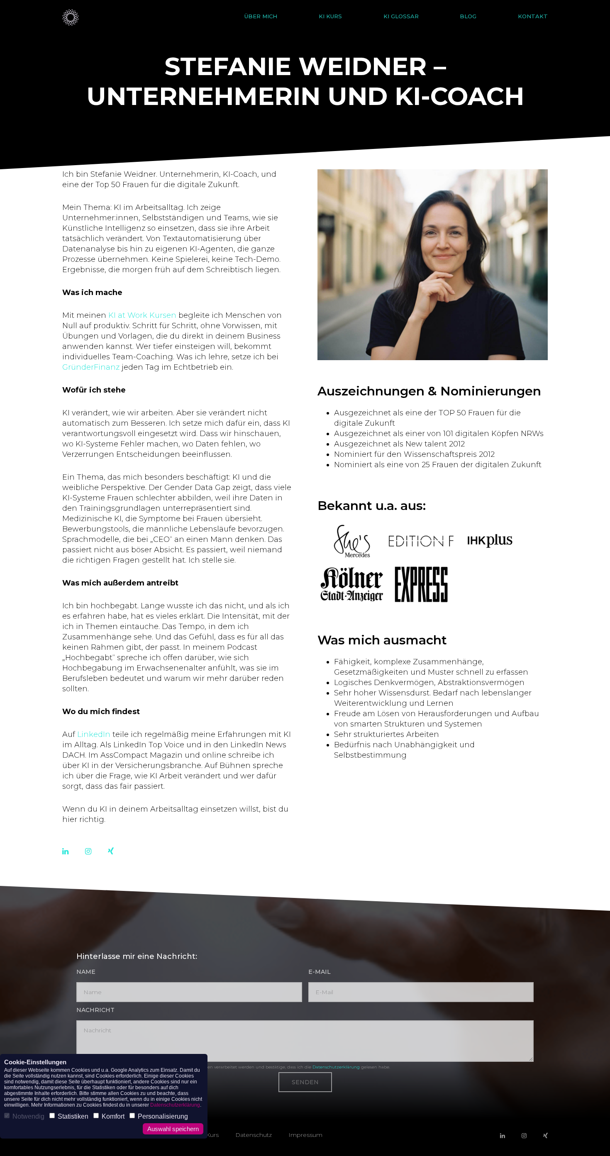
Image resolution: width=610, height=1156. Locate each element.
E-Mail (319, 972)
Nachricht (95, 1010)
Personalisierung (163, 1116)
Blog (468, 16)
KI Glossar (401, 16)
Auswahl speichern (173, 1128)
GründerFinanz (91, 367)
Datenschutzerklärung (336, 1067)
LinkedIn (93, 734)
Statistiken (73, 1116)
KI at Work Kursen (142, 315)
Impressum (305, 1135)
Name (85, 972)
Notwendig (28, 1116)
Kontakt (533, 16)
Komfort (113, 1116)
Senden (305, 1082)
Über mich (260, 16)
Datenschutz (253, 1135)
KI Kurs (330, 16)
